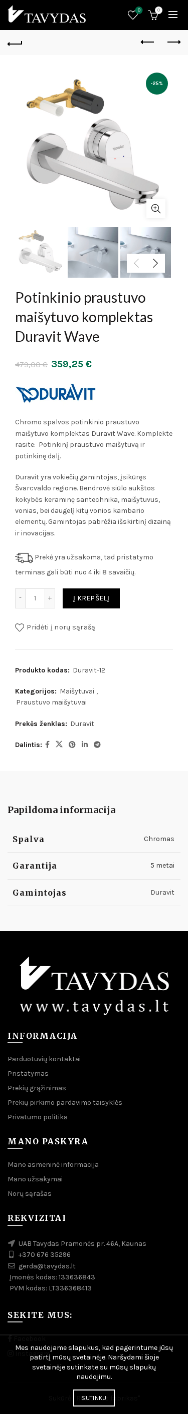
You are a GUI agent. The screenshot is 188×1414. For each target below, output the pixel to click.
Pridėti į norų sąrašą (61, 627)
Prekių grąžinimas (37, 1088)
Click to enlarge (155, 208)
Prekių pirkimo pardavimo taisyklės (65, 1102)
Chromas (159, 839)
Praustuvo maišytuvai (51, 702)
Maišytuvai (77, 691)
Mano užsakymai (35, 1179)
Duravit (82, 724)
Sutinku (93, 1397)
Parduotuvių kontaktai (44, 1059)
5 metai (162, 865)
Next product (172, 43)
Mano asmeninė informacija (53, 1164)
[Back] (15, 43)
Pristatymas (28, 1073)
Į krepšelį (91, 598)
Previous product (147, 43)
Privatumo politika (38, 1117)
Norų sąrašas (139, 10)
